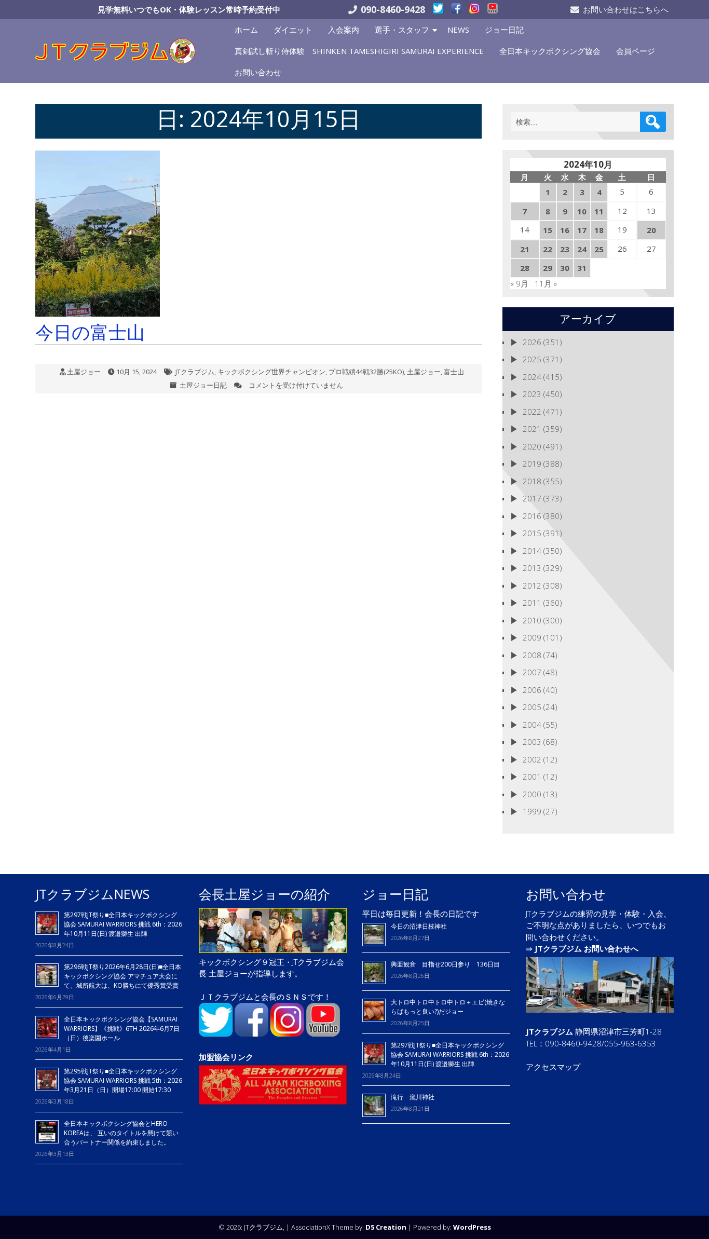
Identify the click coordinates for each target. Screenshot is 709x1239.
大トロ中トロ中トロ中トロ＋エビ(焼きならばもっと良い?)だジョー (448, 1007)
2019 (532, 463)
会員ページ (635, 51)
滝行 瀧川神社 (412, 1097)
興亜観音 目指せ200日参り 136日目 (448, 964)
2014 (532, 551)
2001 (532, 776)
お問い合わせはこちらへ (626, 9)
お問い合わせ (258, 72)
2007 (532, 672)
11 (599, 211)
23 (564, 249)
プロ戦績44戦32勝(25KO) (366, 371)
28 (524, 268)
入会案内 (343, 29)
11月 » (546, 283)
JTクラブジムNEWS (92, 894)
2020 (532, 446)
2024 (532, 377)
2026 (532, 342)
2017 (532, 498)
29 (547, 268)
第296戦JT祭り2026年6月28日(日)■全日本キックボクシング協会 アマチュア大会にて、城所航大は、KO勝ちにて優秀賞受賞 (122, 976)
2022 (532, 411)
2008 (532, 655)
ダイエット (293, 29)
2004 (532, 724)
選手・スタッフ (402, 29)
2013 (532, 568)
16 (564, 230)
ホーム (246, 29)
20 (651, 230)
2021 (532, 429)
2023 (532, 394)
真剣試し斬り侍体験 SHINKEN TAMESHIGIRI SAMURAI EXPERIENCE (359, 51)
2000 (532, 794)
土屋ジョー (84, 371)
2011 (532, 602)
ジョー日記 (504, 29)
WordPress (472, 1227)
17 (582, 230)
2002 (532, 759)
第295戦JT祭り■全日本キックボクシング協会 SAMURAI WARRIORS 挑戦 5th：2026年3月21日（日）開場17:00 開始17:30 (123, 1080)
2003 (532, 742)
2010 (532, 620)
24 (582, 249)
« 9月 (519, 283)
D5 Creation (385, 1227)
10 (582, 211)
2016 (532, 516)
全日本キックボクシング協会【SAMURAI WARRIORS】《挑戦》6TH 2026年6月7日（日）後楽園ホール (122, 1028)
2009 (532, 637)
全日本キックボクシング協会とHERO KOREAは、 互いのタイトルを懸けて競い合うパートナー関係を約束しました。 (121, 1133)
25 (599, 249)
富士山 (454, 371)
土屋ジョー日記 (203, 385)
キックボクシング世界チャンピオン (271, 371)
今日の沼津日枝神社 (419, 926)
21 (524, 249)
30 (564, 268)
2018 (532, 481)
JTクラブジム (194, 371)
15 (547, 230)
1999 (532, 811)
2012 (532, 585)
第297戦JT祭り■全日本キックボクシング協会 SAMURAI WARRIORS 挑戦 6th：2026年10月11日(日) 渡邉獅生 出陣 (123, 924)
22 (547, 249)
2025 (532, 359)
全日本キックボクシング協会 (550, 51)
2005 (532, 707)
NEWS (458, 29)
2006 (532, 690)
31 (582, 268)
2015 (532, 533)
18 (599, 230)
